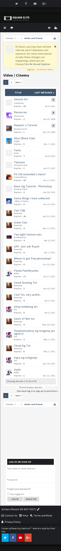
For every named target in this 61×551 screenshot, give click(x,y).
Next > (19, 82)
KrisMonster (20, 237)
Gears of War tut (24, 318)
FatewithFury (20, 177)
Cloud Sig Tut (22, 345)
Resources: (21, 112)
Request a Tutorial (25, 125)
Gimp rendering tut (26, 306)
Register (31, 499)
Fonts (17, 150)
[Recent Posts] (12, 27)
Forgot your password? (19, 489)
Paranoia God (20, 165)
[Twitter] (17, 3)
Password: (12, 479)
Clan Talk (19, 210)
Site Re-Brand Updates (37, 64)
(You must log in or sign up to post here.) (37, 391)
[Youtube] (35, 3)
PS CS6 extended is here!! (30, 174)
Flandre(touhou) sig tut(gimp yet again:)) (34, 332)
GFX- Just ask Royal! (27, 246)
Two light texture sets (28, 234)
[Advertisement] (30, 432)
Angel (17, 141)
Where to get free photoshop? (32, 258)
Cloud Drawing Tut (25, 282)
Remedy (18, 213)
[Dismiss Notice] (55, 46)
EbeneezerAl (20, 129)
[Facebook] (26, 3)
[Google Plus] (44, 3)
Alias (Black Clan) (24, 138)
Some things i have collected (32, 198)
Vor (15, 309)
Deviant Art (21, 99)
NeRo (16, 273)
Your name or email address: (21, 468)
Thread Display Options (30, 387)
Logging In (31, 69)
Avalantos (19, 103)
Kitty (16, 153)
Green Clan (20, 222)
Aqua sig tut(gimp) (25, 357)
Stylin (17, 369)
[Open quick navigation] (54, 38)
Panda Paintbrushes (26, 270)
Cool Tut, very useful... (28, 294)
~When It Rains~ (22, 201)
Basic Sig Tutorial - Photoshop (33, 186)
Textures (19, 162)
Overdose (19, 116)
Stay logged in (16, 494)
